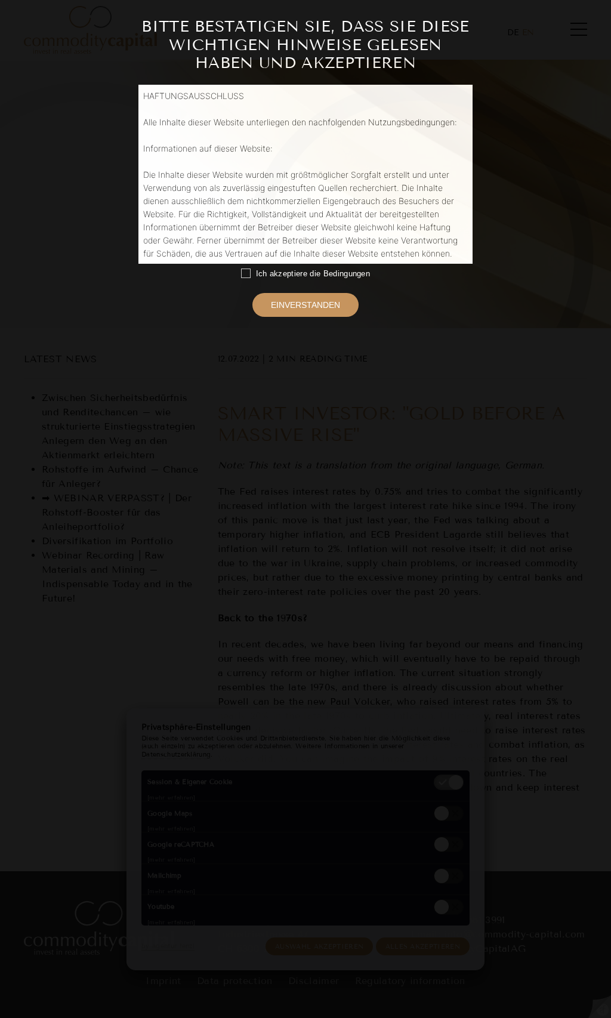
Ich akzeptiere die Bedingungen (310, 273)
